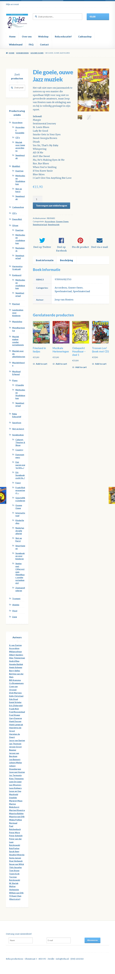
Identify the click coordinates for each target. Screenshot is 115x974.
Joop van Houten (64, 299)
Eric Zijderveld (16, 705)
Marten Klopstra (17, 810)
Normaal (13, 823)
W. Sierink (13, 883)
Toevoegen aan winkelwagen (51, 205)
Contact (44, 44)
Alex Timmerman (17, 658)
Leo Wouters (15, 785)
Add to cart (41, 364)
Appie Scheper (15, 667)
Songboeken (22, 53)
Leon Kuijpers (15, 788)
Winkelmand (15, 44)
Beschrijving (66, 260)
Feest (18, 483)
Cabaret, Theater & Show (20, 442)
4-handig (19, 385)
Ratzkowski (14, 845)
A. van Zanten (15, 645)
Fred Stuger (14, 715)
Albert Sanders (16, 655)
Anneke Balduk (16, 664)
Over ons (27, 36)
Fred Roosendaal (17, 712)
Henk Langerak (16, 724)
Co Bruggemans (16, 683)
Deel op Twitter (42, 247)
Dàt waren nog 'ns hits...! (20, 465)
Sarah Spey (14, 851)
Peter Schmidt (16, 835)
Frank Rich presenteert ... (20, 490)
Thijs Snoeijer (15, 867)
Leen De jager (15, 781)
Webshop (43, 36)
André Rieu (14, 661)
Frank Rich (14, 709)
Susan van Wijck (16, 864)
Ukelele (15, 604)
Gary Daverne (15, 718)
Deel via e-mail (99, 247)
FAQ (31, 44)
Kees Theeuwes (16, 778)
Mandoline (17, 321)
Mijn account (12, 4)
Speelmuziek (53, 224)
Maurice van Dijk (17, 816)
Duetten (19, 171)
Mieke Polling (15, 820)
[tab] (45, 260)
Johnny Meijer (15, 762)
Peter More (14, 832)
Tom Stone (14, 870)
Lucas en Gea (15, 791)
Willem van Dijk (16, 893)
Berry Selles (14, 670)
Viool (14, 611)
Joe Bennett (14, 759)
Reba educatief (63, 36)
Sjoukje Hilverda (16, 854)
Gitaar (15, 225)
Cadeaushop (85, 36)
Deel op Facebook (61, 249)
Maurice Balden (16, 813)
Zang (14, 617)
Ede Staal (13, 699)
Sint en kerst (18, 429)
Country (19, 450)
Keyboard (16, 275)
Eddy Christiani (16, 696)
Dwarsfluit (17, 219)
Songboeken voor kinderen (20, 556)
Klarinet (16, 304)
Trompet (16, 598)
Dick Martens (15, 693)
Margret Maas (15, 800)
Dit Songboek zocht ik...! (20, 475)
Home (12, 36)
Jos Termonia (15, 775)
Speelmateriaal (40, 224)
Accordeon (50, 221)
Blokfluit (16, 166)
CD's (17, 137)
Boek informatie (45, 260)
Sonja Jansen (15, 858)
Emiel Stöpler (15, 702)
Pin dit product (80, 247)
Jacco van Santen (17, 740)
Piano (15, 380)
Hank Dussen (15, 721)
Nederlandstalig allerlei (19, 531)
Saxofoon (16, 422)
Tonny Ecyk (14, 874)
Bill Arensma (15, 680)
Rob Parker (14, 848)
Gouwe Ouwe (36, 53)
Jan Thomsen (15, 743)
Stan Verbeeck (16, 861)
